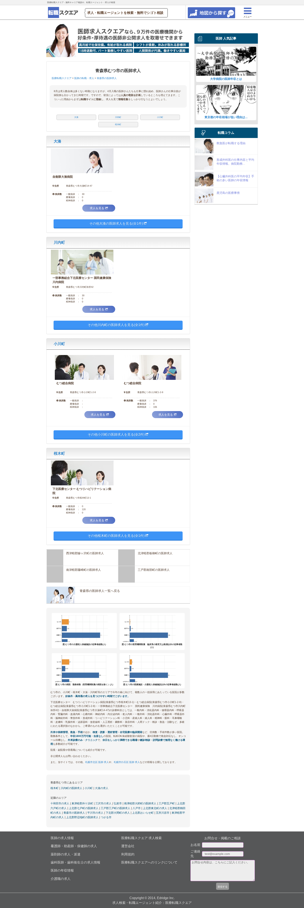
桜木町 (59, 453)
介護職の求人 (61, 878)
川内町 (59, 242)
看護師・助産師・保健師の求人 (74, 846)
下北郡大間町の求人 (118, 812)
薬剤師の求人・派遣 (65, 854)
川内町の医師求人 (72, 788)
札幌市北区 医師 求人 (97, 762)
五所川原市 (163, 812)
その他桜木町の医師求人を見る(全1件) (116, 535)
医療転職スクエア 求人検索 (141, 838)
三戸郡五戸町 (167, 803)
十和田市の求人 (60, 803)
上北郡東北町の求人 (155, 808)
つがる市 (106, 817)
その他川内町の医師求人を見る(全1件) (116, 325)
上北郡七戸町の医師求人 (84, 808)
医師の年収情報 (62, 870)
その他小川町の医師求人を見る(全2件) (116, 434)
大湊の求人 (101, 788)
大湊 (57, 141)
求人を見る (97, 208)
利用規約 (127, 854)
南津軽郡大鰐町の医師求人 (140, 803)
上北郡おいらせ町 (143, 812)
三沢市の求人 (103, 803)
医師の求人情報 (62, 838)
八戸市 (137, 808)
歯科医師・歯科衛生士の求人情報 (75, 862)
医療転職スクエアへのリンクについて (149, 862)
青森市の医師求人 (74, 812)
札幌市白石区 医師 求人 (127, 762)
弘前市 (118, 803)
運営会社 (127, 846)
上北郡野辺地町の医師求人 (82, 817)
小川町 (59, 344)
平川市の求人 (95, 812)
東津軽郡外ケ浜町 (83, 803)
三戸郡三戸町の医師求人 (116, 808)
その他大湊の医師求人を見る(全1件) (116, 223)
